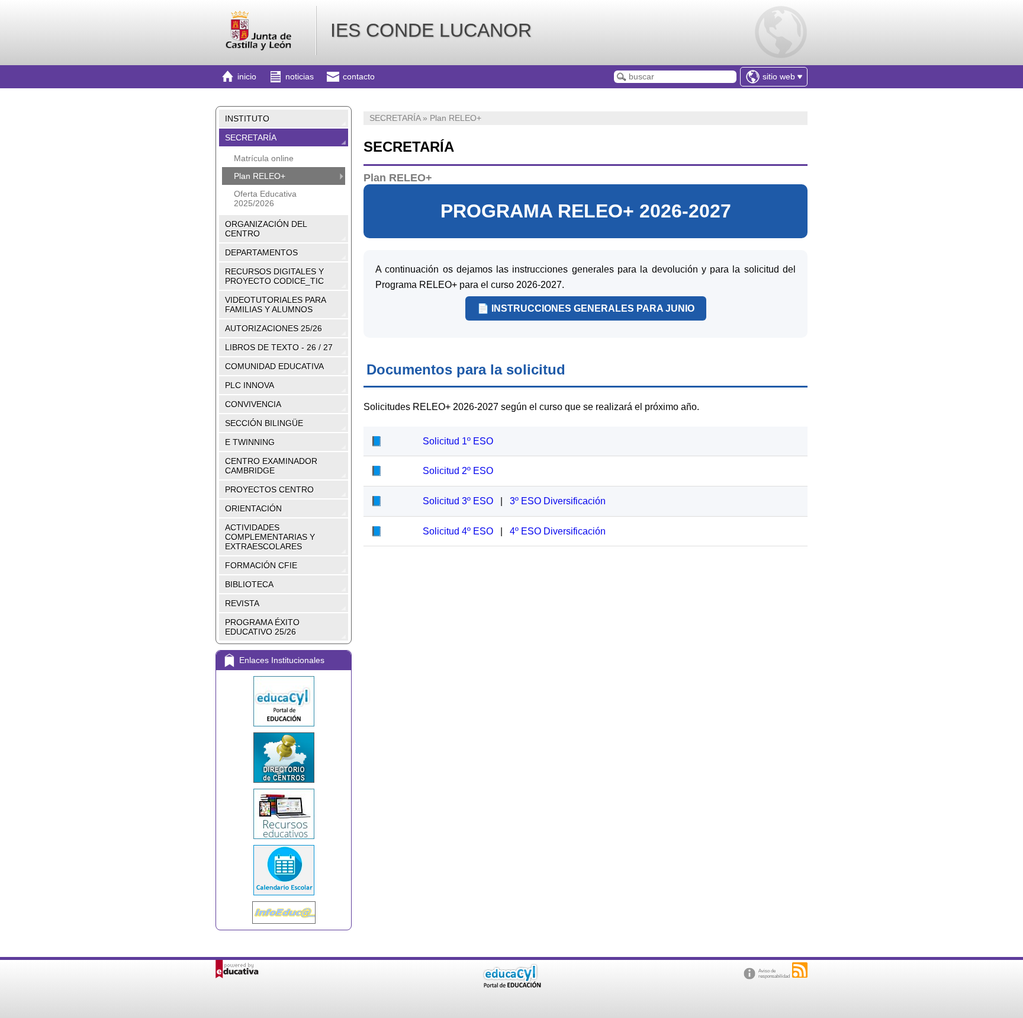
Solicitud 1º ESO (458, 441)
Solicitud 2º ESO (458, 471)
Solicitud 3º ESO (459, 501)
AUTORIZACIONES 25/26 (273, 328)
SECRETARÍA (250, 137)
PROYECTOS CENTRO (269, 489)
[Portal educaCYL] (283, 701)
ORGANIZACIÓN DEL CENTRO (266, 228)
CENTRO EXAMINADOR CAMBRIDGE (271, 465)
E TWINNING (250, 442)
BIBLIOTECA (249, 584)
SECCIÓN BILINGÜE (264, 423)
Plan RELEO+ (259, 176)
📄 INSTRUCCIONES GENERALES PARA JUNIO (585, 308)
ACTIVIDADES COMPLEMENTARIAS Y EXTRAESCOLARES (270, 537)
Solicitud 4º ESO (459, 531)
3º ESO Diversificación (558, 501)
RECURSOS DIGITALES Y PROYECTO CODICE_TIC (274, 276)
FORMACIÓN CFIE (261, 565)
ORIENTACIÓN (253, 508)
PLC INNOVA (249, 385)
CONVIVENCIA (253, 404)
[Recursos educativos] (283, 814)
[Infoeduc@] (283, 912)
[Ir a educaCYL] (511, 985)
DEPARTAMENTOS (261, 252)
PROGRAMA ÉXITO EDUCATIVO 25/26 (262, 626)
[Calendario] (283, 870)
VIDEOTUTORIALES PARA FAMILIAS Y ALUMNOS (275, 304)
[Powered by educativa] (237, 969)
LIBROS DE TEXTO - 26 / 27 (279, 347)
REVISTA (242, 603)
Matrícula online (264, 158)
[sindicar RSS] (800, 970)
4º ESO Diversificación (558, 531)
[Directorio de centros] (283, 757)
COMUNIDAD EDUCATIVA (274, 366)
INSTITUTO (247, 118)
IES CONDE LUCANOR (431, 30)
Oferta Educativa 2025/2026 (265, 198)
